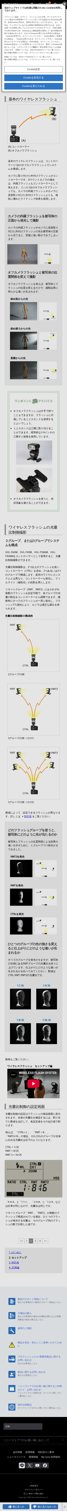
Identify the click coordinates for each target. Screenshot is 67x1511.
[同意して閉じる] (64, 4)
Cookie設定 (33, 69)
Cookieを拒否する (33, 77)
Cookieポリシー (32, 56)
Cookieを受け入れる (33, 86)
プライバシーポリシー (40, 59)
